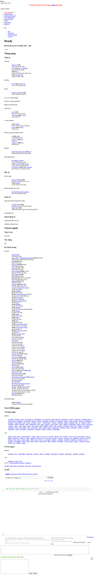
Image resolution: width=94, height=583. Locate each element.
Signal (24, 387)
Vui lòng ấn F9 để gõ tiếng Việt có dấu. (12, 557)
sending (20, 301)
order (27, 438)
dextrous (80, 427)
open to (54, 422)
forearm (10, 440)
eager (27, 424)
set (15, 268)
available (62, 427)
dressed (18, 183)
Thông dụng (13, 466)
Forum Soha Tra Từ (10, 16)
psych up (60, 438)
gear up (57, 436)
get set (71, 436)
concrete (21, 337)
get (61, 436)
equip (33, 436)
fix (48, 436)
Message (23, 294)
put (20, 324)
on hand (33, 422)
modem (14, 284)
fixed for (60, 421)
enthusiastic (33, 424)
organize (32, 438)
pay (14, 127)
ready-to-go (15, 340)
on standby (23, 429)
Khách (35, 474)
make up (22, 438)
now (13, 112)
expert (71, 426)
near (24, 422)
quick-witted (22, 427)
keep (14, 92)
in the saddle (18, 422)
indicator (18, 304)
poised (44, 429)
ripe (76, 422)
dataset (17, 274)
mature (54, 441)
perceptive (87, 426)
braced (68, 427)
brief (19, 436)
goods (13, 151)
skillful (18, 443)
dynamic (66, 426)
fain (38, 424)
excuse (30, 167)
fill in (37, 436)
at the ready (77, 419)
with (22, 151)
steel (15, 440)
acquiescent (55, 427)
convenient (27, 421)
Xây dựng (28, 466)
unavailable (21, 454)
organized (60, 422)
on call (28, 422)
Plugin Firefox (8, 14)
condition (18, 291)
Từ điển (6, 466)
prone (83, 424)
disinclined (54, 454)
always (17, 167)
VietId (53, 5)
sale (30, 151)
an (27, 167)
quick (16, 427)
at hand (71, 419)
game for (47, 424)
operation (20, 297)
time (17, 321)
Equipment (30, 258)
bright (41, 426)
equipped (45, 421)
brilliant (46, 426)
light (21, 284)
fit (56, 421)
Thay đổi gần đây (9, 17)
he (12, 83)
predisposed (72, 424)
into (22, 324)
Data (13, 258)
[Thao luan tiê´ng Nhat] (45, 494)
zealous (11, 426)
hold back (11, 461)
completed (20, 421)
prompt (18, 311)
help (21, 83)
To (17, 330)
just (16, 115)
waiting (83, 422)
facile (17, 429)
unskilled (75, 454)
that (17, 151)
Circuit (17, 258)
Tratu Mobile (8, 12)
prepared (49, 429)
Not (18, 354)
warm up (82, 438)
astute (36, 426)
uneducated (68, 454)
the (12, 160)
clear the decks (25, 436)
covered (33, 421)
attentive (54, 440)
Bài (9, 31)
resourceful (34, 427)
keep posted (80, 436)
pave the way (40, 438)
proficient (11, 427)
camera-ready (15, 254)
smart (49, 427)
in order (75, 421)
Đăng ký (6, 24)
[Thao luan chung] (53, 492)
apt (43, 419)
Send (16, 264)
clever (51, 426)
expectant (51, 421)
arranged (47, 419)
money (18, 124)
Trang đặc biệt (8, 19)
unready (36, 454)
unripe (41, 454)
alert (32, 426)
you (24, 83)
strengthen (76, 438)
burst (24, 115)
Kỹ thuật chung (36, 466)
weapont (21, 160)
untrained (81, 454)
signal (17, 317)
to (12, 68)
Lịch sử (10, 36)
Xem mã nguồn (12, 35)
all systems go (29, 419)
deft (55, 426)
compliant (74, 427)
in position (87, 421)
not (17, 357)
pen (22, 143)
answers (21, 192)
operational (30, 429)
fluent (28, 441)
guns (13, 208)
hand (18, 164)
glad (52, 424)
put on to (66, 438)
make (9, 438)
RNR (13, 373)
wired (88, 422)
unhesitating (56, 429)
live (76, 426)
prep (49, 438)
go (21, 68)
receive (14, 357)
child (15, 192)
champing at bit (86, 419)
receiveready (20, 287)
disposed (21, 424)
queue (17, 314)
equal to (39, 421)
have (14, 139)
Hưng (23, 474)
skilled (45, 427)
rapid (28, 427)
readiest (16, 160)
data (13, 268)
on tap (39, 422)
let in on (87, 436)
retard (16, 461)
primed (66, 422)
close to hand (12, 421)
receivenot (19, 373)
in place (81, 421)
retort (18, 136)
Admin (7, 474)
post (46, 438)
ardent (16, 424)
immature (10, 454)
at (16, 164)
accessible (11, 419)
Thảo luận (11, 33)
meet (19, 151)
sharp (40, 427)
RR (26, 370)
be (14, 68)
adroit (28, 426)
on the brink (46, 422)
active (16, 426)
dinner (13, 65)
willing (24, 443)
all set (22, 419)
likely (49, 441)
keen (60, 424)
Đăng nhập (7, 22)
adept (24, 426)
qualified (71, 422)
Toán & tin (21, 466)
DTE (13, 278)
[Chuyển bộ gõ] (1, 1)
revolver (19, 92)
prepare (76, 441)
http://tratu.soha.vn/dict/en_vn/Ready (20, 463)
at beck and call (55, 419)
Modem (14, 281)
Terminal (17, 271)
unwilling (61, 454)
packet (14, 287)
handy (65, 421)
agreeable (11, 424)
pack (13, 179)
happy (56, 424)
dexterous (60, 426)
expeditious (11, 429)
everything (18, 179)
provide (54, 438)
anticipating (37, 419)
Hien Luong (29, 474)
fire (22, 75)
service (26, 324)
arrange (10, 436)
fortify (51, 436)
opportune (38, 429)
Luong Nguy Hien (15, 474)
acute (20, 426)
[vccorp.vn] (90, 537)
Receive (20, 330)
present (18, 75)
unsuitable (47, 454)
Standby (14, 387)
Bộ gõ (6, 21)
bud (14, 115)
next (19, 294)
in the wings (43, 441)
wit (22, 139)
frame (21, 367)
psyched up (89, 424)
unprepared (29, 454)
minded (65, 424)
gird (75, 436)
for (17, 294)
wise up (88, 438)
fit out (44, 436)
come (14, 204)
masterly (80, 426)
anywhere (25, 68)
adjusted (17, 419)
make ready (15, 438)
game (42, 424)
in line (70, 421)
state (21, 344)
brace (15, 436)
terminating (23, 258)
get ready (65, 436)
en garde (86, 427)
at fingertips (64, 419)
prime (19, 440)
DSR (13, 274)
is (16, 65)
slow (16, 454)
